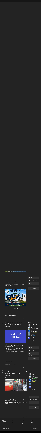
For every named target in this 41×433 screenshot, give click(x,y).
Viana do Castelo (35, 332)
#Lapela (9, 315)
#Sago (12, 364)
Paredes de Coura (34, 329)
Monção (34, 335)
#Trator (14, 364)
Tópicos (12, 424)
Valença (22, 423)
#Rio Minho (14, 315)
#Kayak (6, 315)
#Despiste (6, 364)
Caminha (22, 424)
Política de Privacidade (20, 432)
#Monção (11, 315)
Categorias (13, 423)
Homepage (13, 422)
